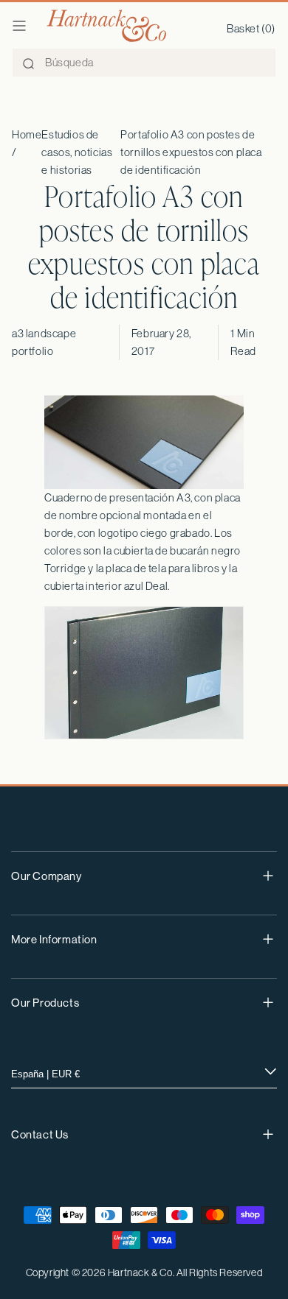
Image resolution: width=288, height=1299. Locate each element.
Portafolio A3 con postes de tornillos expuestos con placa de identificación (190, 152)
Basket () (251, 28)
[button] (19, 26)
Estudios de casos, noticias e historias (76, 152)
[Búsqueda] (28, 63)
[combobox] (144, 63)
